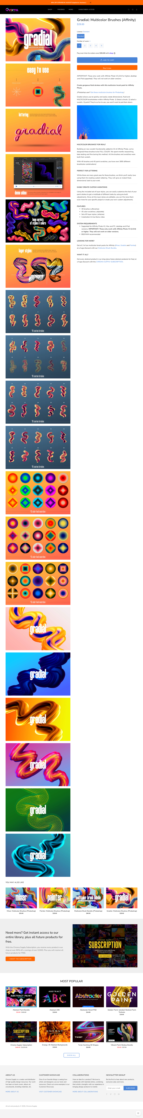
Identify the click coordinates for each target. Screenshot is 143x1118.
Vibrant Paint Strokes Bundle (122, 1045)
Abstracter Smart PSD (88, 1010)
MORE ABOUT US (12, 1092)
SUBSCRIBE (130, 1088)
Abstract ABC (55, 1010)
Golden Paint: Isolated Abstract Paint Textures (122, 1011)
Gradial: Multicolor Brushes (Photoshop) (122, 911)
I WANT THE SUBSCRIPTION (20, 959)
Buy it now (107, 68)
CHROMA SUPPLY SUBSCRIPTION (109, 262)
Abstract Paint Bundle (21, 1010)
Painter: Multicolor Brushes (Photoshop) (55, 911)
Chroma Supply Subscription (21, 1045)
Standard (81, 36)
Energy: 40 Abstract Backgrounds (54, 1045)
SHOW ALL (71, 1055)
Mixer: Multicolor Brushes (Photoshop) (21, 911)
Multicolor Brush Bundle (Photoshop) (88, 911)
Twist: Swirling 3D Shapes (88, 1045)
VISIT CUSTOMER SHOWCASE (50, 1092)
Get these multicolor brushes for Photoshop (106, 92)
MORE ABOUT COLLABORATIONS (85, 1092)
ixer (117, 245)
